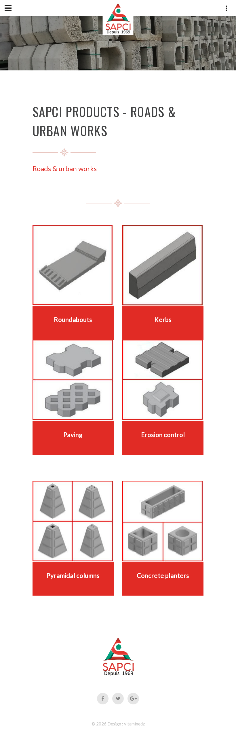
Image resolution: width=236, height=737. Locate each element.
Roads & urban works (65, 168)
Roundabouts (73, 319)
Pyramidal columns (73, 575)
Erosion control (163, 435)
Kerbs (163, 319)
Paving (73, 435)
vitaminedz (134, 723)
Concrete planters (163, 575)
